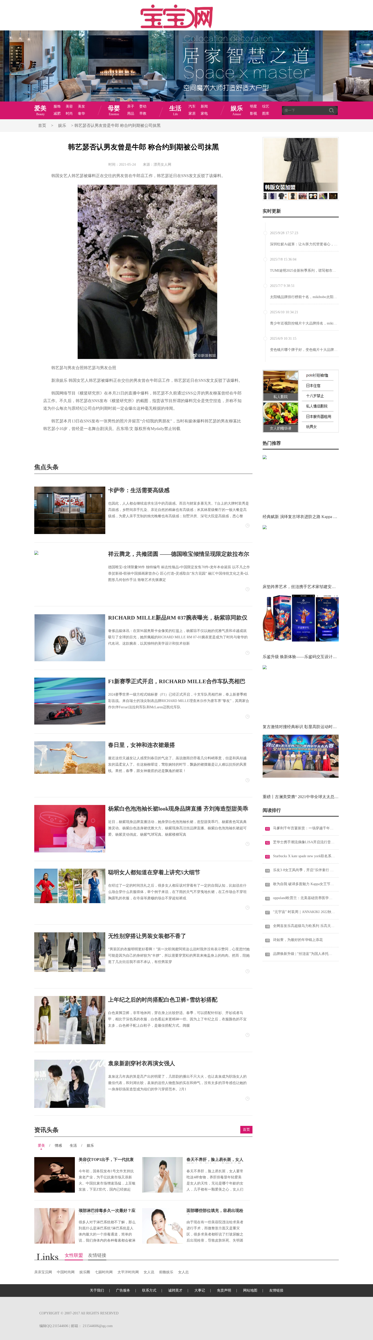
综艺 (265, 106)
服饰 (57, 106)
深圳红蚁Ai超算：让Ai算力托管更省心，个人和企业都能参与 (318, 244)
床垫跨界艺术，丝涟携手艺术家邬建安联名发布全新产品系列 (301, 587)
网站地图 (250, 1290)
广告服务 (123, 1290)
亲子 (130, 106)
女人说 (149, 1272)
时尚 (69, 113)
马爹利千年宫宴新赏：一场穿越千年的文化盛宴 (304, 828)
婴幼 (142, 106)
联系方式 (149, 1290)
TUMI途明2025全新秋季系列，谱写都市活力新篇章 (310, 270)
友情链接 (97, 1256)
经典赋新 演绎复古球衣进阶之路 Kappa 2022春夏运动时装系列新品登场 (301, 516)
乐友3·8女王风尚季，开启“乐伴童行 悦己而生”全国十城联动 (304, 870)
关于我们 (97, 1290)
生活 (73, 1145)
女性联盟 (74, 1256)
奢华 (81, 113)
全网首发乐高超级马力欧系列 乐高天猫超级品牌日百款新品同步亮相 (304, 926)
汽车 (192, 106)
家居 (192, 113)
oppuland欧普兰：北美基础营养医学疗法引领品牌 (304, 898)
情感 (58, 1145)
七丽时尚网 (104, 1272)
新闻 (204, 106)
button (329, 103)
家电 (204, 113)
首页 (42, 125)
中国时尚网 (66, 1272)
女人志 (183, 1272)
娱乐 (62, 125)
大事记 (199, 1290)
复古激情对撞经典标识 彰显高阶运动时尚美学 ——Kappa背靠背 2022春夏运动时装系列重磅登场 (301, 727)
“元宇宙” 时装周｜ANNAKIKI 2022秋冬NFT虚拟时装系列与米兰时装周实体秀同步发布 (304, 912)
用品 (130, 113)
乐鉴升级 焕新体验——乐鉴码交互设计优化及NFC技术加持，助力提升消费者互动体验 (301, 657)
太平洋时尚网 (128, 1272)
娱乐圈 (84, 1272)
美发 (81, 106)
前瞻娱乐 (166, 1272)
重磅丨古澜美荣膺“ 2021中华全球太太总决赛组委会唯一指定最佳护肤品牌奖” (301, 797)
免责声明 (224, 1290)
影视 (253, 113)
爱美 (41, 1145)
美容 (69, 106)
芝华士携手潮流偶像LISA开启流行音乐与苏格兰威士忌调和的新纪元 (304, 842)
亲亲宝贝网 (43, 1272)
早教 (142, 113)
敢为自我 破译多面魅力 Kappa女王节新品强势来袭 (304, 884)
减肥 (57, 113)
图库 (265, 113)
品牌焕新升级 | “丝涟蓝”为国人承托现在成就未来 (304, 954)
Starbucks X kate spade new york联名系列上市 (304, 856)
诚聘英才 (175, 1290)
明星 (253, 106)
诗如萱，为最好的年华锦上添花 (298, 940)
